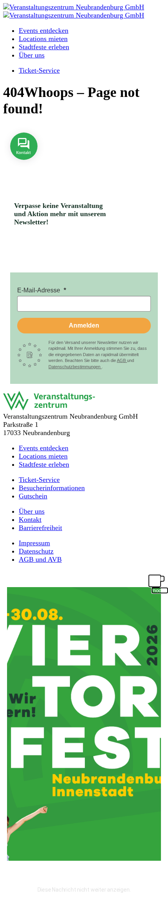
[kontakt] (24, 165)
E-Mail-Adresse (39, 290)
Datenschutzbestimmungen (75, 366)
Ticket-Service (39, 70)
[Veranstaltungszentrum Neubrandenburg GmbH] (73, 7)
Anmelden (84, 325)
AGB (122, 360)
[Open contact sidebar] (24, 165)
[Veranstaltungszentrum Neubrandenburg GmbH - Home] (49, 408)
